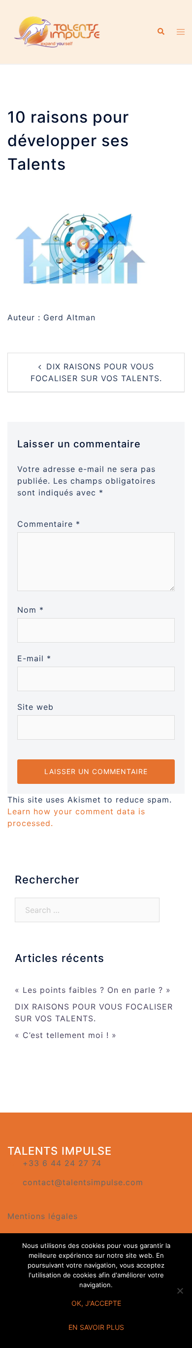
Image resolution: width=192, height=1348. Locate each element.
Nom (30, 610)
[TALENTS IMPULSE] (57, 31)
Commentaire (48, 524)
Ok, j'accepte (96, 1303)
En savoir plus (96, 1327)
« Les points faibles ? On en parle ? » (93, 990)
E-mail (34, 658)
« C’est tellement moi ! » (66, 1035)
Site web (35, 707)
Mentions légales (42, 1216)
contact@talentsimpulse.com (83, 1182)
